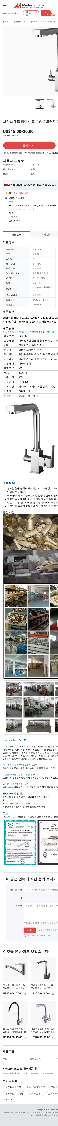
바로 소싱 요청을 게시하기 (38, 935)
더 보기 (6, 1099)
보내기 (29, 930)
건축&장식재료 (19, 21)
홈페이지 (6, 21)
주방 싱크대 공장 (13, 1086)
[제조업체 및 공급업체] (29, 5)
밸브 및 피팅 (35, 1058)
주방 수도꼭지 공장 (14, 1093)
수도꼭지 (7, 1058)
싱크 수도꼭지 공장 (36, 1086)
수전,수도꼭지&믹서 (36, 21)
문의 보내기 (29, 145)
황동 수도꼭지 (35, 1093)
